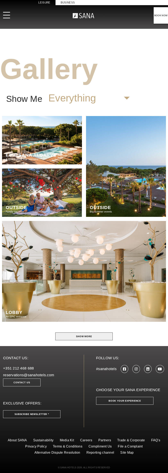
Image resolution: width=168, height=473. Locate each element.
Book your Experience (125, 401)
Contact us (22, 382)
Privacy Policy (36, 446)
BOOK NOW (161, 15)
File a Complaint (130, 446)
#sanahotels (106, 369)
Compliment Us (100, 446)
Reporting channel (100, 452)
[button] (89, 98)
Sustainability (43, 440)
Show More (84, 336)
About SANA (17, 440)
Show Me (24, 99)
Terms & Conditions (67, 446)
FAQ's (155, 440)
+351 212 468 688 (18, 368)
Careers (86, 440)
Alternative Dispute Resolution (57, 452)
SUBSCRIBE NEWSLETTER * (32, 414)
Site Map (127, 452)
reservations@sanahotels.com (28, 375)
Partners (104, 440)
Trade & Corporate (131, 440)
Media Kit (67, 440)
